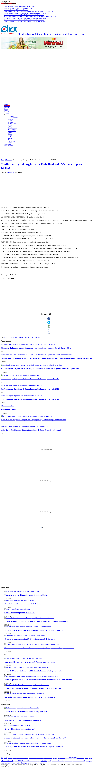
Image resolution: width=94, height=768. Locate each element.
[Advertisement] (47, 154)
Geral (9, 126)
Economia (10, 122)
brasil (15, 758)
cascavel (22, 758)
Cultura (10, 120)
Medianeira (7, 106)
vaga (38, 337)
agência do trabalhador (17, 337)
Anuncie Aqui (11, 142)
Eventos (10, 125)
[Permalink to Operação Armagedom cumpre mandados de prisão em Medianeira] (24, 693)
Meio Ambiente (12, 129)
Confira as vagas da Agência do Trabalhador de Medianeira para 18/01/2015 (30, 399)
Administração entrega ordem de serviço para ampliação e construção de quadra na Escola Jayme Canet (40, 368)
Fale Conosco (11, 141)
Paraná (10, 132)
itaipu (90, 758)
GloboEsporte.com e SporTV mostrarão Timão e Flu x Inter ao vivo (24, 20)
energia (59, 758)
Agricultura (11, 116)
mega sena (15, 760)
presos (77, 760)
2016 (5, 758)
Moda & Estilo (12, 131)
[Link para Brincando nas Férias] (7, 406)
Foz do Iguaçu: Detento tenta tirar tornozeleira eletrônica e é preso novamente (26, 13)
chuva (26, 758)
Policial (6, 109)
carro (18, 758)
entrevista (63, 758)
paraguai (39, 760)
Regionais (6, 107)
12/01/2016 (7, 337)
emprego (55, 758)
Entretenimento (12, 123)
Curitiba (40, 758)
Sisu (13, 763)
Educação (6, 112)
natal (27, 761)
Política (10, 134)
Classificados (7, 144)
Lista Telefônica (8, 145)
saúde (83, 761)
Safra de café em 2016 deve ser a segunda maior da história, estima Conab (25, 21)
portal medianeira (68, 760)
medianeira (34, 337)
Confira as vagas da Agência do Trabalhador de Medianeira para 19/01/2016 (30, 389)
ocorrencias (31, 761)
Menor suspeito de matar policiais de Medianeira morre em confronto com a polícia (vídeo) (38, 680)
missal (20, 761)
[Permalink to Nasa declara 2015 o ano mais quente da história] (19, 600)
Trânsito (10, 138)
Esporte (6, 110)
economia (50, 758)
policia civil (54, 760)
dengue (43, 758)
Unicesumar (35, 763)
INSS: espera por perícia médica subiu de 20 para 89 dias (20, 6)
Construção (35, 758)
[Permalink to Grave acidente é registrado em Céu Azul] (17, 609)
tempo (30, 763)
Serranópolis (9, 763)
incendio (86, 758)
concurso (31, 758)
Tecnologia (7, 113)
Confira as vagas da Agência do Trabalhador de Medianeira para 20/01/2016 (30, 379)
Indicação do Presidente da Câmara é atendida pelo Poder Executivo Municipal (31, 430)
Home (6, 104)
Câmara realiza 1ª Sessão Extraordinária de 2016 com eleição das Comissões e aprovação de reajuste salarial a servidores (46, 358)
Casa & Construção (13, 117)
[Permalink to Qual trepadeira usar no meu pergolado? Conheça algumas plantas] (24, 658)
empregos (27, 337)
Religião (10, 135)
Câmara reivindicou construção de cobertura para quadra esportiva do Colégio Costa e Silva (30, 16)
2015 (2, 758)
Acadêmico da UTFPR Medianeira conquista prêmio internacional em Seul (32, 688)
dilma (46, 758)
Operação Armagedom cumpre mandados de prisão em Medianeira (29, 697)
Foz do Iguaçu (71, 758)
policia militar (60, 761)
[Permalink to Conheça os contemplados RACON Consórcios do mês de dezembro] (25, 635)
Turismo (10, 139)
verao (43, 763)
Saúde (9, 137)
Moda (24, 760)
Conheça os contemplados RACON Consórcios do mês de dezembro (24, 15)
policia (49, 761)
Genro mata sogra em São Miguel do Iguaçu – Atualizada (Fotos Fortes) (25, 18)
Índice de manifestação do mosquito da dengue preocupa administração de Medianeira (33, 420)
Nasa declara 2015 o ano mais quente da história (18, 8)
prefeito (74, 760)
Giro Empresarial (12, 128)
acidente (10, 758)
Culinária (10, 119)
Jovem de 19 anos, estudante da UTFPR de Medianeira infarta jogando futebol (34, 671)
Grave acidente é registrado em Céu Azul (16, 10)
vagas (40, 763)
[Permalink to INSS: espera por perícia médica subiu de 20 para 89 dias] (21, 591)
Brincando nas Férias (9, 409)
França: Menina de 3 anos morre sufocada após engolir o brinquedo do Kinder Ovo (28, 11)
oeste (35, 761)
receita (80, 760)
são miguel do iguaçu (21, 763)
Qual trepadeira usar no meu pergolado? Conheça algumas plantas (29, 662)
